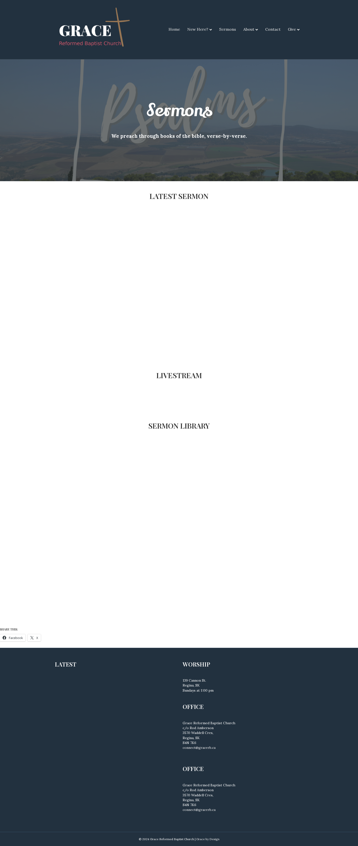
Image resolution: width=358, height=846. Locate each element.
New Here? (197, 29)
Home (174, 29)
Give (292, 29)
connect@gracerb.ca (199, 747)
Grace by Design (207, 839)
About (248, 29)
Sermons (227, 29)
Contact (273, 29)
